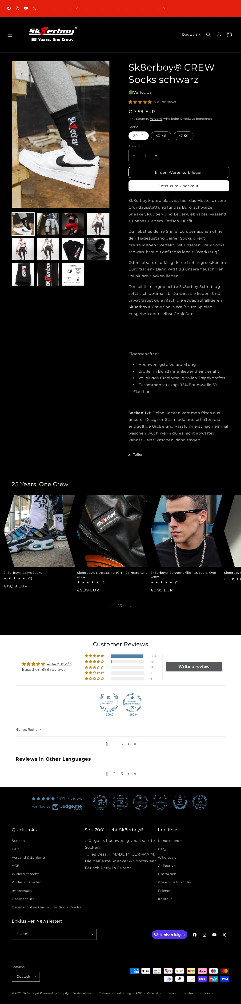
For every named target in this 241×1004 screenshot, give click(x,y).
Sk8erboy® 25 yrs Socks (23, 572)
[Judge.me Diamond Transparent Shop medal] (132, 702)
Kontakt (165, 899)
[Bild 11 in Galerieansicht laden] (73, 274)
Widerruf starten (27, 882)
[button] (10, 35)
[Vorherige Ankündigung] (77, 8)
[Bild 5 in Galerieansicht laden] (23, 249)
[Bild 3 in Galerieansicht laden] (73, 224)
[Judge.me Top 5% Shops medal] (180, 802)
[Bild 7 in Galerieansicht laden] (73, 249)
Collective (167, 866)
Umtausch (167, 874)
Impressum (22, 891)
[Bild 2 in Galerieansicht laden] (48, 224)
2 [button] (114, 744)
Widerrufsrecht (25, 874)
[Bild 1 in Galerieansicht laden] (23, 224)
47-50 (184, 136)
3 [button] (122, 744)
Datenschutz (23, 899)
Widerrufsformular (174, 882)
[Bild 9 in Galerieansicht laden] (23, 274)
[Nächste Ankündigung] (164, 8)
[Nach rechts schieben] (131, 606)
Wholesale (167, 857)
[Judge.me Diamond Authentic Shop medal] (108, 702)
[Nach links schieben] (110, 606)
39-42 (138, 136)
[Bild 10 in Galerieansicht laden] (48, 274)
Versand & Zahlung (28, 857)
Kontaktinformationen (199, 993)
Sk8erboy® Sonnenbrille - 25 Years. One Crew (183, 574)
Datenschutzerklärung (115, 993)
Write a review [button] (193, 666)
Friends (164, 891)
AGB (16, 866)
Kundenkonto (170, 841)
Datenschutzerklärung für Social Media (46, 907)
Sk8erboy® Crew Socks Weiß (157, 307)
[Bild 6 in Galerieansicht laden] (48, 249)
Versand (156, 118)
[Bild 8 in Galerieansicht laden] (98, 249)
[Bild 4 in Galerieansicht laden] (98, 224)
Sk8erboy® (31, 993)
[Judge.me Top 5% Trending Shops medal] (199, 802)
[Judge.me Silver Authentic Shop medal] (160, 802)
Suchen (18, 841)
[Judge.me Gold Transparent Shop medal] (140, 802)
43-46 (161, 136)
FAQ (16, 849)
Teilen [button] (138, 454)
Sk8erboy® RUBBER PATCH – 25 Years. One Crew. (112, 574)
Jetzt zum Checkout (179, 186)
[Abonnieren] (91, 934)
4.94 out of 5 (59, 664)
